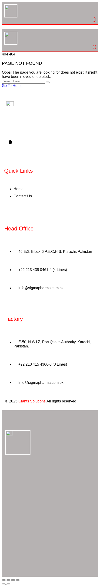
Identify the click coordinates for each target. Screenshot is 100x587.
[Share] (13, 580)
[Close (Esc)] (18, 580)
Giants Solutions (32, 401)
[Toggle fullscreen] (8, 580)
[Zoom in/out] (4, 580)
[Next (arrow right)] (8, 584)
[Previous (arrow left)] (4, 584)
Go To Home (12, 86)
